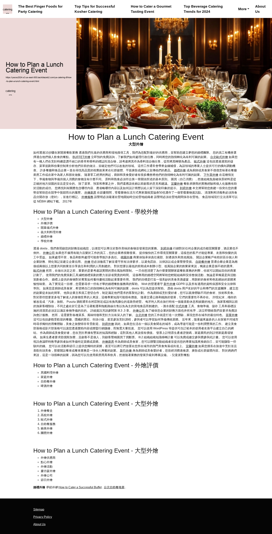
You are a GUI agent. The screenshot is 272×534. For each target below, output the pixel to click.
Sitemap (38, 509)
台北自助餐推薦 (114, 487)
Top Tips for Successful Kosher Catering (95, 9)
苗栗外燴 (232, 315)
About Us (260, 9)
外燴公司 (49, 252)
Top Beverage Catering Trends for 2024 (203, 9)
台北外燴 (141, 315)
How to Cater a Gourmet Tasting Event (151, 9)
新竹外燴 (169, 284)
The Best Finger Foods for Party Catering (40, 9)
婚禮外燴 (180, 170)
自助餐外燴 (202, 261)
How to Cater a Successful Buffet (80, 487)
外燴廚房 (90, 192)
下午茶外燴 (211, 174)
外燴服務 (87, 197)
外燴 (87, 261)
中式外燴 (181, 306)
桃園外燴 (126, 257)
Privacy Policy (42, 516)
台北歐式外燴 (219, 157)
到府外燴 (186, 188)
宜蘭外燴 (177, 183)
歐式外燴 (200, 161)
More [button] (242, 9)
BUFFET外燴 (81, 157)
